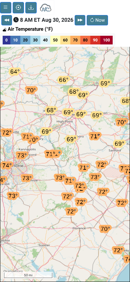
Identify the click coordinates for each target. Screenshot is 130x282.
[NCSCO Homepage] (45, 7)
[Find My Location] (18, 7)
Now (99, 20)
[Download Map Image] (31, 7)
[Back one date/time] (6, 20)
